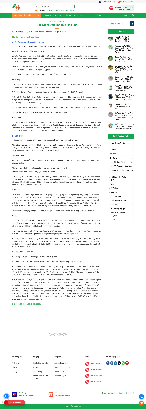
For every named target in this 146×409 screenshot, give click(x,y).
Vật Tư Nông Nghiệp (117, 209)
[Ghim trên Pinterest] (61, 334)
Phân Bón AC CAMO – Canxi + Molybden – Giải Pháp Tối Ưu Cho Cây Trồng (124, 49)
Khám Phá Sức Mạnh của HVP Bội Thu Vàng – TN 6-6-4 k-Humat (124, 59)
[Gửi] (72, 6)
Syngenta (113, 192)
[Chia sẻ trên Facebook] (49, 334)
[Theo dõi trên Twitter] (115, 363)
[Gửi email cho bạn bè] (57, 334)
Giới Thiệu (59, 15)
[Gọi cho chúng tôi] (123, 363)
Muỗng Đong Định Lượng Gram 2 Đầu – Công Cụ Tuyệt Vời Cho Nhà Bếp (124, 126)
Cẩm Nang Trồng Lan (57, 21)
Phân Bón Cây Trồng (117, 162)
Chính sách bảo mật (126, 393)
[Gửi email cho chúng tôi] (119, 363)
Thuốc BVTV (114, 205)
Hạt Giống (113, 158)
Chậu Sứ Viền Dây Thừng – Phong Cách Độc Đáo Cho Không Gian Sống (124, 97)
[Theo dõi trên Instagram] (111, 363)
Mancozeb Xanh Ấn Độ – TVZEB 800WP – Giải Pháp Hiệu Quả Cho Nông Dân (124, 69)
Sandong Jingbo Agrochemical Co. (121, 171)
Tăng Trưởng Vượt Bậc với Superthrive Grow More (123, 106)
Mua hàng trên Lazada (108, 1)
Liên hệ (98, 15)
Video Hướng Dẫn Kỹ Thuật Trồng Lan (119, 214)
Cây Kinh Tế (114, 154)
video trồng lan (70, 10)
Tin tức (90, 15)
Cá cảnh (112, 150)
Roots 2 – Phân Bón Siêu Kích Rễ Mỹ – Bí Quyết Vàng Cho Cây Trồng (124, 79)
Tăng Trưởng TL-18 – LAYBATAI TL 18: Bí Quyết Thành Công (123, 39)
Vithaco (112, 220)
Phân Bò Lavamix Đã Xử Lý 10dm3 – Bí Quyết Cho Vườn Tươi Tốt (124, 88)
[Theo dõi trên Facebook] (108, 363)
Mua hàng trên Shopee (127, 1)
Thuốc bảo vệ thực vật (117, 200)
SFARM (112, 184)
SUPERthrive (114, 188)
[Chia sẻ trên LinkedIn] (65, 334)
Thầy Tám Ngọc (115, 196)
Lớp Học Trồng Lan (75, 15)
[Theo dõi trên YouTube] (127, 363)
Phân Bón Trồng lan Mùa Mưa (120, 166)
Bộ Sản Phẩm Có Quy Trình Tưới (119, 144)
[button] (26, 15)
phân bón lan (59, 10)
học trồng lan (50, 10)
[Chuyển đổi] (131, 158)
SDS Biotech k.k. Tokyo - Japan (118, 178)
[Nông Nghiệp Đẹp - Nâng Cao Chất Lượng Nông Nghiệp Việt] (22, 8)
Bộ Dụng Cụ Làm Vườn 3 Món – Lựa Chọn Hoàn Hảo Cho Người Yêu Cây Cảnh (124, 116)
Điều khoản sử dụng (109, 393)
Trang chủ (48, 15)
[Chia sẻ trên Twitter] (53, 334)
